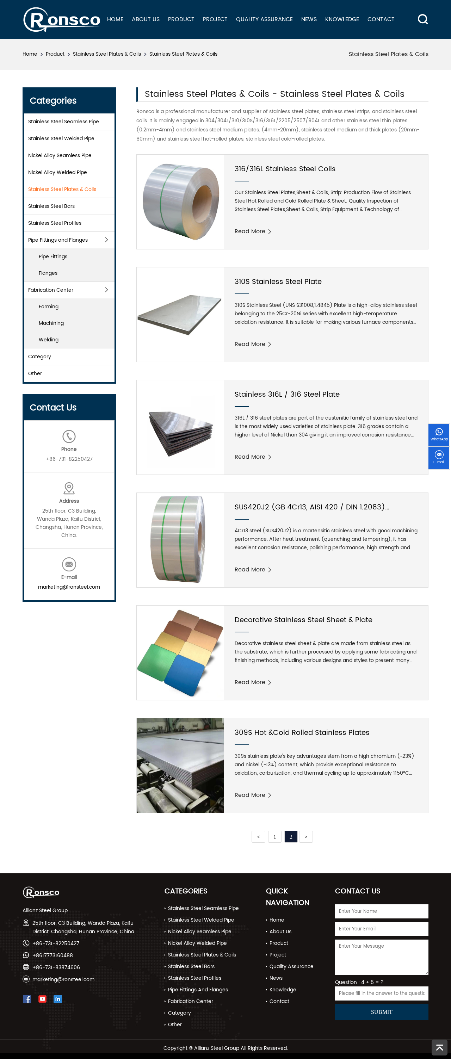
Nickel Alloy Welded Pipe (57, 172)
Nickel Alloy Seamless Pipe (60, 155)
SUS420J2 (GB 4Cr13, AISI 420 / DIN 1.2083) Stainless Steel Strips (310, 512)
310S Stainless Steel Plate (278, 282)
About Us (146, 19)
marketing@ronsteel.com (69, 587)
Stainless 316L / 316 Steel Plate (287, 395)
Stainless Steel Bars (51, 206)
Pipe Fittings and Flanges (58, 240)
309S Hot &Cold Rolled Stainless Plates (302, 733)
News (309, 19)
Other (35, 374)
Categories (186, 891)
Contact (381, 19)
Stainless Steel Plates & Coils (107, 54)
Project (215, 19)
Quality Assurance (264, 19)
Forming (48, 307)
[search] (420, 13)
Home (115, 19)
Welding (48, 340)
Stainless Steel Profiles (54, 223)
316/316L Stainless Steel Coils (285, 169)
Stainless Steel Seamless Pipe (63, 122)
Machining (51, 323)
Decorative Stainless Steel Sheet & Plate (303, 620)
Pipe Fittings (53, 257)
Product (181, 19)
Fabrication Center (50, 290)
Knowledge (342, 19)
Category (39, 357)
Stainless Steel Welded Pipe (61, 139)
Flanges (48, 273)
